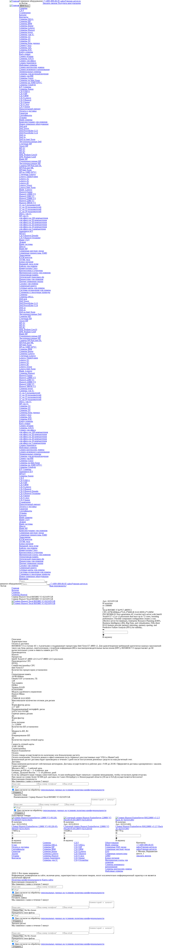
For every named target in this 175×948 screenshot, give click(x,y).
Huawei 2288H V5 (27, 198)
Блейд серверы (26, 52)
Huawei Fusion (25, 192)
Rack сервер (24, 54)
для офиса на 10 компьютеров (33, 227)
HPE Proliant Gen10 (28, 155)
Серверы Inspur (26, 26)
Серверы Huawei (27, 30)
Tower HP (23, 146)
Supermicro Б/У (26, 231)
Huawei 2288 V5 (26, 196)
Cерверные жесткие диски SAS (117, 850)
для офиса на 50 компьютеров (33, 220)
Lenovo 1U (24, 179)
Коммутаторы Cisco (28, 268)
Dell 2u (22, 137)
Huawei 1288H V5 (27, 194)
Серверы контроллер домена (118, 869)
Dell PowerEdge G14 (28, 133)
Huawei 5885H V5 (27, 203)
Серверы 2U (25, 39)
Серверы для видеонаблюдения (33, 74)
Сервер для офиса (27, 61)
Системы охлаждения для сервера (35, 290)
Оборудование (112, 842)
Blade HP (23, 159)
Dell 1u (22, 135)
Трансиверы (24, 255)
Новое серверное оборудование (34, 124)
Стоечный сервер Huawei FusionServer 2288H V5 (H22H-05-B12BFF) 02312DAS (86, 827)
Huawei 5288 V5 (26, 200)
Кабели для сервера (28, 266)
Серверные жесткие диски (31, 251)
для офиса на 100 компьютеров (33, 218)
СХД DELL (24, 91)
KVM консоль (25, 257)
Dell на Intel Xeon (27, 139)
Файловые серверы (28, 65)
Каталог (23, 15)
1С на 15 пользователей (30, 209)
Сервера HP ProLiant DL (30, 165)
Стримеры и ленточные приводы (34, 292)
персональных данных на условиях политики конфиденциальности (72, 790)
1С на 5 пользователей (29, 205)
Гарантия (23, 113)
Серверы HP (25, 21)
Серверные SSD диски (115, 847)
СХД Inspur (24, 102)
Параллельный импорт (29, 109)
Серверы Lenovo (27, 28)
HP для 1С (24, 216)
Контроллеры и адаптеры (31, 270)
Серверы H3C (25, 50)
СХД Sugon (24, 106)
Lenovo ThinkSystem (28, 176)
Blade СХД (24, 240)
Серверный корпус (28, 286)
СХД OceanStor (81, 860)
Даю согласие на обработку (59, 790)
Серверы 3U (25, 41)
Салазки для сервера (28, 283)
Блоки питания (26, 262)
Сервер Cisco (25, 45)
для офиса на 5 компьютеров (32, 229)
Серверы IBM (25, 23)
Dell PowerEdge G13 (28, 130)
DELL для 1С (25, 214)
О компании (25, 12)
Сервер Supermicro (27, 63)
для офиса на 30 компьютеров (33, 222)
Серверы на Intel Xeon (29, 80)
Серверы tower (26, 32)
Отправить (17, 792)
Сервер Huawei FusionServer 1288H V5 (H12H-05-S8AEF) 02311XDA (35, 827)
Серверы (23, 8)
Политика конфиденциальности (27, 880)
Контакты (23, 17)
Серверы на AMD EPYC (30, 82)
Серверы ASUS (26, 58)
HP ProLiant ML (26, 168)
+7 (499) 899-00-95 (58, 584)
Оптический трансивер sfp (31, 277)
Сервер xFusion (26, 56)
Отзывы (23, 117)
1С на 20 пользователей (30, 211)
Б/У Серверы (25, 87)
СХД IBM (23, 96)
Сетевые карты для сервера (32, 288)
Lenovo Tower (25, 185)
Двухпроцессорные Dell (30, 141)
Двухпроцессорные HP (30, 163)
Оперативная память (28, 275)
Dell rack (23, 126)
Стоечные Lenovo (27, 174)
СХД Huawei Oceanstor (29, 238)
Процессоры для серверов (31, 279)
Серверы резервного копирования (114, 865)
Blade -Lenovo (25, 189)
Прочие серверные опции (31, 281)
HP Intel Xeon (25, 170)
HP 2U (22, 150)
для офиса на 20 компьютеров (33, 224)
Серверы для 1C (26, 34)
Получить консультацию (69, 3)
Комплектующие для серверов (33, 122)
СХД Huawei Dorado (28, 235)
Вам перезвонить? (57, 586)
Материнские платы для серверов (35, 273)
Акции (15, 853)
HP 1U (22, 148)
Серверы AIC (25, 47)
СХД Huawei (25, 100)
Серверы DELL (26, 19)
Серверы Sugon (26, 89)
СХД (21, 10)
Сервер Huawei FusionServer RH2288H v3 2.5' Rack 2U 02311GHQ (139, 827)
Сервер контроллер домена (31, 67)
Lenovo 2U (24, 181)
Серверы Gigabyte (27, 85)
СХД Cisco (24, 104)
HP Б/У (22, 233)
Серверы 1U (25, 37)
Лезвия (22, 242)
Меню (26, 6)
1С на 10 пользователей (30, 207)
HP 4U (22, 152)
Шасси (22, 246)
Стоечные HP (25, 144)
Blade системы (26, 244)
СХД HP (23, 93)
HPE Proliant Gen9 (27, 157)
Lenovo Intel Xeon (27, 187)
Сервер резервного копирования (34, 69)
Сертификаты (25, 115)
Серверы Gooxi (26, 78)
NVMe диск (24, 259)
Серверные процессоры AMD (33, 253)
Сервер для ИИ (26, 76)
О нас (14, 845)
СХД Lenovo (25, 98)
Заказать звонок (50, 3)
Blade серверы (25, 120)
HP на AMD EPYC (28, 172)
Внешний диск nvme (28, 264)
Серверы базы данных (29, 43)
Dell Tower (24, 128)
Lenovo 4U (24, 183)
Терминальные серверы (30, 71)
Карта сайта (47, 880)
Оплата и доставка (28, 111)
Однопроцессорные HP (30, 161)
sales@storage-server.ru (77, 584)
